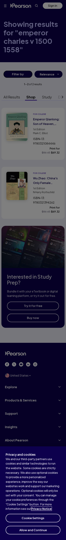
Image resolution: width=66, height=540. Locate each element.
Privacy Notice (41, 508)
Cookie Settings (33, 518)
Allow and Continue (33, 530)
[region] (33, 493)
